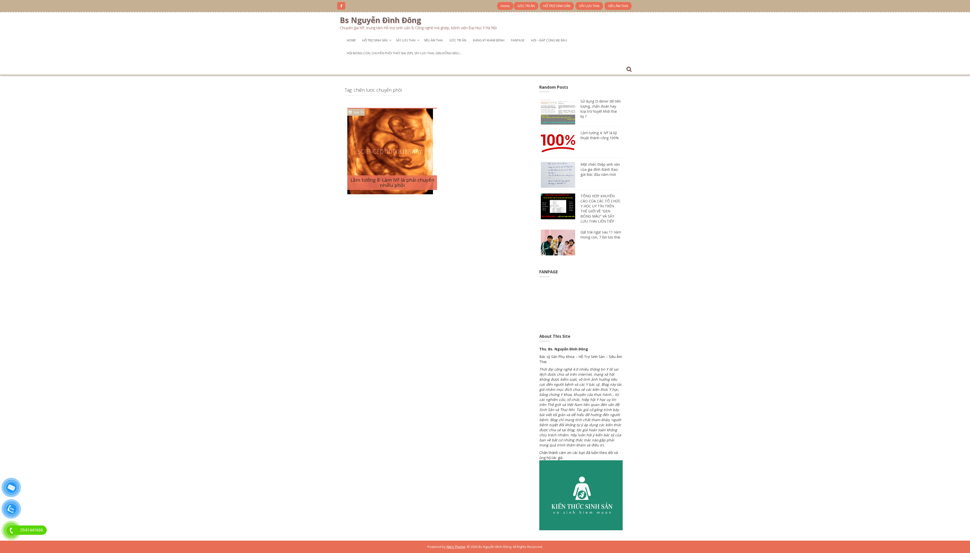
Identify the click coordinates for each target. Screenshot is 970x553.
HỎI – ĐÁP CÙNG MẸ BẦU (549, 40)
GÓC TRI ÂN (526, 6)
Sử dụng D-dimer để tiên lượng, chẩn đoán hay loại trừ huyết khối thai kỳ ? (600, 109)
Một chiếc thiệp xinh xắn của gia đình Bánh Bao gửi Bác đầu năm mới (600, 169)
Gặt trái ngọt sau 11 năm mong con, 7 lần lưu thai (600, 234)
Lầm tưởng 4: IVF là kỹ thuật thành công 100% (599, 135)
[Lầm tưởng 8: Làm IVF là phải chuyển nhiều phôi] (390, 151)
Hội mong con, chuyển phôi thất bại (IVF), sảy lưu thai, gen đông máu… (404, 53)
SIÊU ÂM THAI (618, 6)
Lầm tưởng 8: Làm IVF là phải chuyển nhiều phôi (392, 182)
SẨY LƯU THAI (589, 6)
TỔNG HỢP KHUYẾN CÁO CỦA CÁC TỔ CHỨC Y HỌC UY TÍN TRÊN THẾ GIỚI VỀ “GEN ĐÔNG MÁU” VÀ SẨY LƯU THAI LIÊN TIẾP (600, 209)
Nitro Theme (456, 546)
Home (505, 6)
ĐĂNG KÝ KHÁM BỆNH (488, 40)
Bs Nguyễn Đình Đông (380, 20)
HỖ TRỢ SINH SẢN (556, 6)
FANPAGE (517, 40)
